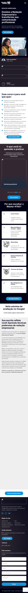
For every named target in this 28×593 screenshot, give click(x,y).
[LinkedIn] (2, 513)
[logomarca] (6, 3)
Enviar (14, 584)
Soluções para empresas (7, 524)
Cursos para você (6, 526)
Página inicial (5, 520)
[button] (8, 192)
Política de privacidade (20, 524)
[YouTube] (9, 513)
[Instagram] (6, 513)
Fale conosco (17, 522)
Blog (16, 520)
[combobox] (3, 573)
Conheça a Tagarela (6, 522)
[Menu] (25, 3)
